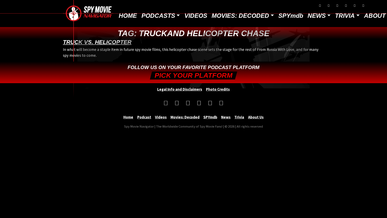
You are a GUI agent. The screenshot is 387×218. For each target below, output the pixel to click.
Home (128, 15)
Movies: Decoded (240, 15)
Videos (195, 15)
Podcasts (158, 15)
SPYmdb (290, 15)
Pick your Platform (193, 75)
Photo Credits (218, 89)
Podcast (144, 117)
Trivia (345, 15)
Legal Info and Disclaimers (179, 89)
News (317, 15)
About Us (256, 117)
